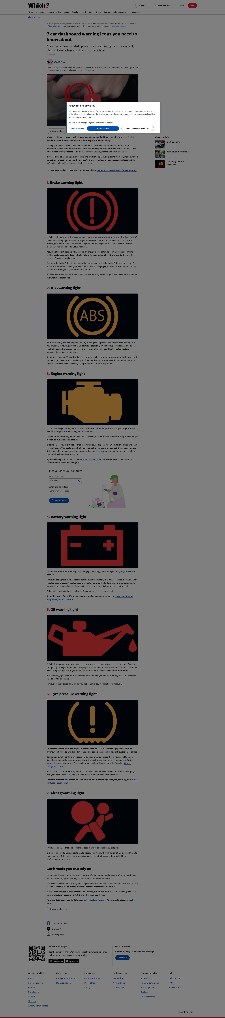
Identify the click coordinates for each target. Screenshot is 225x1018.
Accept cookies (103, 128)
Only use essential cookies (137, 128)
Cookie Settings (77, 128)
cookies (84, 111)
